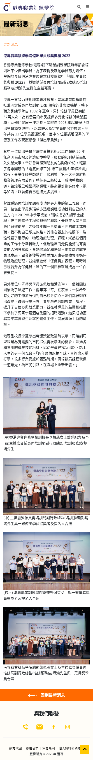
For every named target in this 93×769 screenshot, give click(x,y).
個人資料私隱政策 (71, 748)
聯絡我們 (32, 748)
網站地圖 (15, 748)
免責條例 (48, 748)
